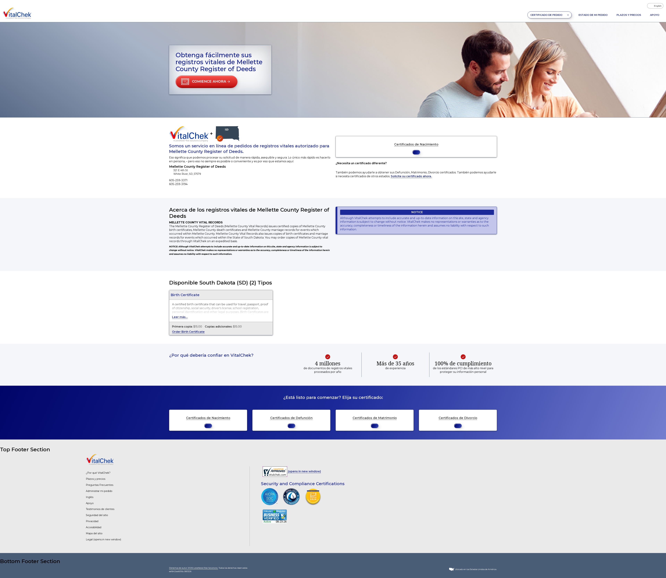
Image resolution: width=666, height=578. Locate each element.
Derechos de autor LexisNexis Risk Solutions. (193, 568)
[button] (206, 82)
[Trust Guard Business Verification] (275, 516)
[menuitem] (655, 6)
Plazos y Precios (629, 14)
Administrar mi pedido (99, 491)
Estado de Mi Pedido (593, 14)
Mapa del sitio (94, 533)
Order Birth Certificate (188, 331)
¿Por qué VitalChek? (98, 472)
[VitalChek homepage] (100, 459)
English (657, 6)
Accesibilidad (93, 527)
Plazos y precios (95, 478)
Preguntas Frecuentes (99, 485)
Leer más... (180, 317)
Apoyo (654, 14)
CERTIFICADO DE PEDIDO (546, 14)
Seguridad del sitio (97, 515)
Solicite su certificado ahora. (411, 176)
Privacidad (92, 521)
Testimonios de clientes (100, 509)
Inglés (89, 497)
